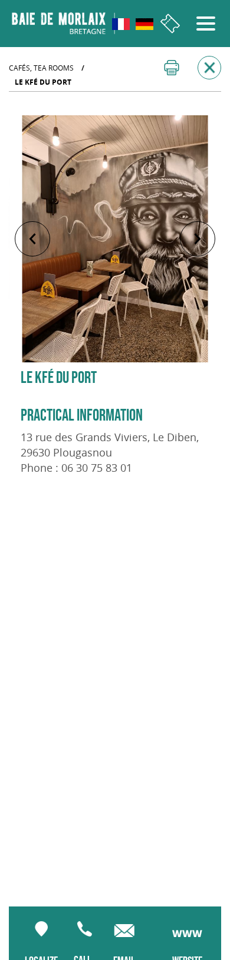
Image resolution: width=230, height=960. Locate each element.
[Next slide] (197, 238)
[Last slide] (32, 238)
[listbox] (115, 238)
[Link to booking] (170, 23)
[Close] (209, 67)
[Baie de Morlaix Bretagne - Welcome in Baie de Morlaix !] (63, 23)
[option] (115, 238)
